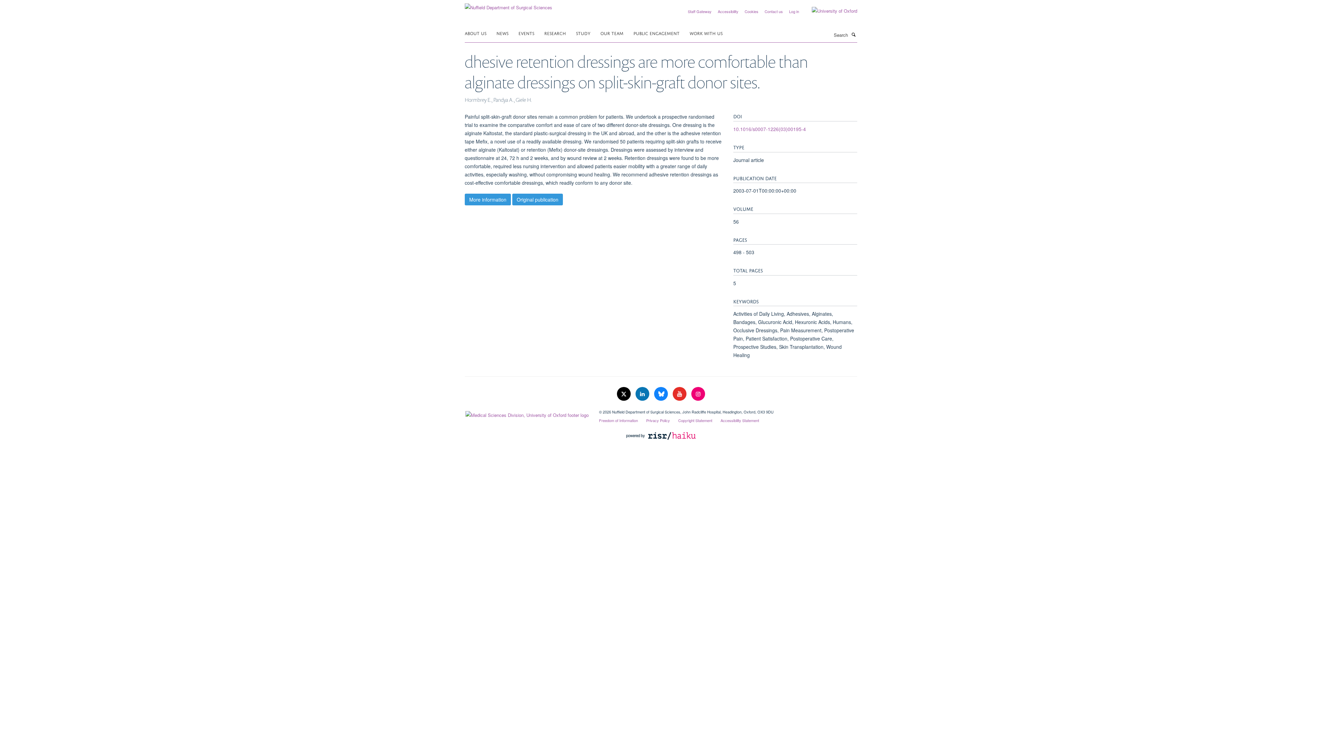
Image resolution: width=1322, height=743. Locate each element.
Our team (611, 33)
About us (475, 33)
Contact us (774, 11)
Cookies (751, 11)
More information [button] (487, 199)
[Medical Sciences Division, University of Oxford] (527, 413)
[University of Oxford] (829, 11)
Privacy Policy (658, 420)
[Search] (853, 34)
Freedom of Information (618, 420)
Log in (794, 11)
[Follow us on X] (624, 394)
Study (583, 33)
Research (555, 33)
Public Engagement (656, 33)
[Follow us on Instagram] (698, 394)
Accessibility (728, 11)
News (502, 33)
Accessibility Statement (740, 420)
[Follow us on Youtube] (680, 394)
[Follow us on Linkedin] (643, 394)
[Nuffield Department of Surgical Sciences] (508, 5)
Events (526, 33)
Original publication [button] (537, 199)
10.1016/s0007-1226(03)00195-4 (769, 129)
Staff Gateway (700, 11)
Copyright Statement (695, 420)
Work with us (706, 33)
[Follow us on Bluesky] (661, 394)
